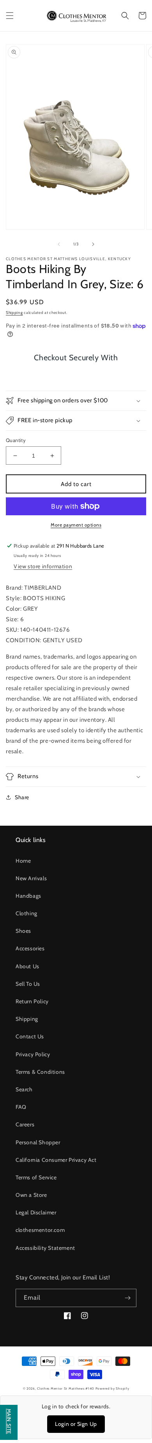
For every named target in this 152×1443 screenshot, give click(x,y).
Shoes (23, 930)
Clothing (26, 913)
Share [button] (22, 797)
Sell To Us (28, 983)
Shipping (14, 312)
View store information (43, 566)
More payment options (76, 525)
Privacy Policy (33, 1054)
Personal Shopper (38, 1142)
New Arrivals (31, 878)
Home (23, 860)
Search (24, 1089)
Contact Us (30, 1036)
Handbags (28, 895)
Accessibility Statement (45, 1247)
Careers (25, 1124)
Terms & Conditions (40, 1071)
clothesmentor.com (40, 1229)
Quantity (16, 440)
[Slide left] (58, 244)
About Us (27, 966)
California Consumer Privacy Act (56, 1159)
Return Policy (32, 1001)
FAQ (21, 1106)
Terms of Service (36, 1177)
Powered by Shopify (112, 1388)
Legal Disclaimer (36, 1212)
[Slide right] (93, 244)
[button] (9, 15)
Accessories (30, 948)
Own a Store (31, 1194)
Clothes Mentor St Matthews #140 (65, 1388)
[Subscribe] (127, 1298)
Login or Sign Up (76, 1423)
